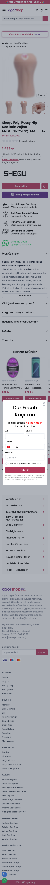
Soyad (29, 430)
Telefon (9, 441)
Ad (6, 430)
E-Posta (9, 452)
